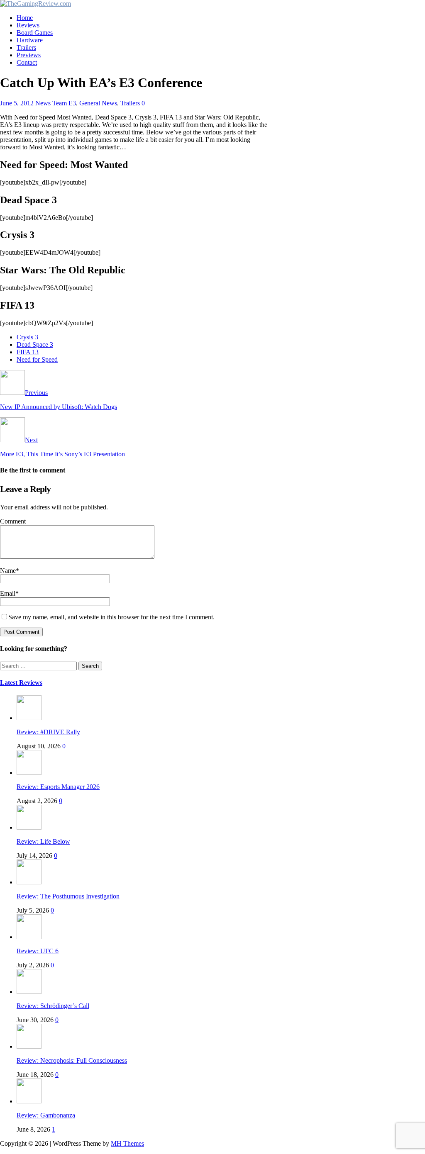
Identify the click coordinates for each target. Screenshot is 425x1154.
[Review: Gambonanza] (29, 1101)
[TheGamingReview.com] (35, 3)
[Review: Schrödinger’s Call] (29, 991)
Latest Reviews (21, 682)
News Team (51, 103)
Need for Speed (37, 359)
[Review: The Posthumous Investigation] (29, 882)
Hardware (30, 40)
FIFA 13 (28, 351)
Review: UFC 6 (38, 950)
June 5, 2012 (17, 103)
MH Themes (127, 1143)
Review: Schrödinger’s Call (53, 1005)
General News (98, 103)
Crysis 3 (27, 337)
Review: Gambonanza (46, 1115)
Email (7, 593)
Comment (13, 521)
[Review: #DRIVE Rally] (29, 717)
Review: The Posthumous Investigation (68, 896)
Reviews (28, 25)
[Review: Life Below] (29, 827)
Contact (27, 62)
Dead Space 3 (35, 344)
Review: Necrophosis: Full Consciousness (72, 1060)
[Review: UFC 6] (29, 936)
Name (8, 570)
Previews (29, 54)
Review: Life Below (43, 841)
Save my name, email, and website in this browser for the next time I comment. (111, 617)
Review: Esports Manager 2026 (58, 786)
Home (25, 17)
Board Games (35, 32)
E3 (72, 103)
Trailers (26, 47)
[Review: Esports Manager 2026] (29, 772)
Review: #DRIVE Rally (48, 731)
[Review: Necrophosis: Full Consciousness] (29, 1046)
